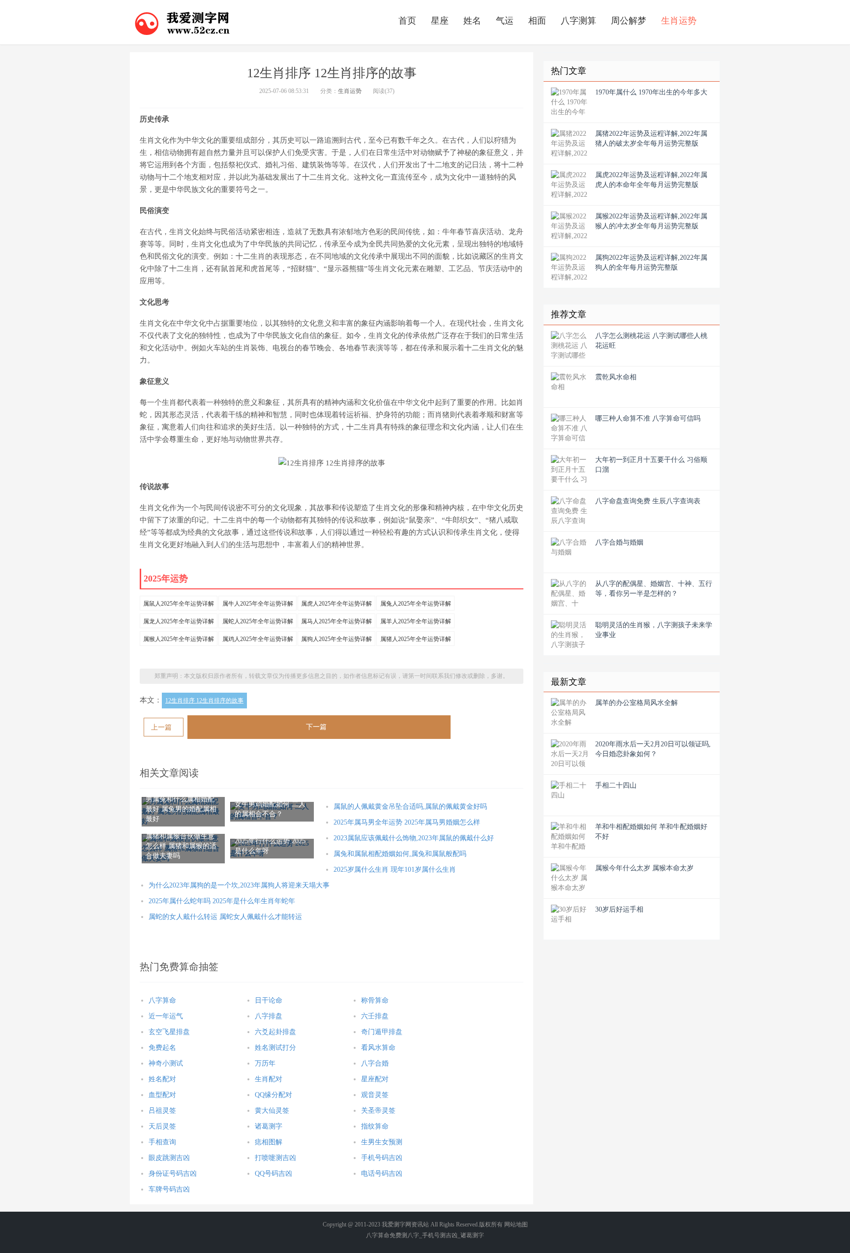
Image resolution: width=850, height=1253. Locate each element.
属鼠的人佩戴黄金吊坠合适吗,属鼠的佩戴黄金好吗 (410, 806)
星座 (440, 21)
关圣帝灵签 (378, 1110)
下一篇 (316, 727)
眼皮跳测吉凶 (169, 1157)
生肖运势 (679, 21)
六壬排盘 (375, 1016)
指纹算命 (375, 1126)
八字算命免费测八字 (392, 1235)
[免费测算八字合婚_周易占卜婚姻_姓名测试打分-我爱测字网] (182, 22)
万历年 (265, 1063)
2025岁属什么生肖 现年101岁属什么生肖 (395, 869)
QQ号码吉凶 (273, 1173)
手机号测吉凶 (439, 1235)
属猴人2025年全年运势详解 (178, 639)
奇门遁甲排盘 (381, 1032)
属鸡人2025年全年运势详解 (257, 639)
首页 (407, 21)
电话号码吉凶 (381, 1173)
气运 (505, 21)
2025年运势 (166, 578)
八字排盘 (268, 1016)
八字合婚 (375, 1063)
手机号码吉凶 (381, 1157)
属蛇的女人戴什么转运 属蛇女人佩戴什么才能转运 (225, 916)
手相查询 (162, 1142)
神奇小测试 (166, 1063)
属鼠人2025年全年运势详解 (178, 603)
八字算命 (162, 1000)
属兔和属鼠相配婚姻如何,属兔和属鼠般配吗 (400, 853)
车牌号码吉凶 (169, 1189)
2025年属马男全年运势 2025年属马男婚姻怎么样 (407, 822)
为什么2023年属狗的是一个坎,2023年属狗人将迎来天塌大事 (239, 885)
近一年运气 (166, 1016)
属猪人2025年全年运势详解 (415, 639)
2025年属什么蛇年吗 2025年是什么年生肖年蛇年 (222, 901)
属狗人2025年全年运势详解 (336, 639)
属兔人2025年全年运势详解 (415, 603)
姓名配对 (162, 1079)
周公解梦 (628, 21)
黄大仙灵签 (272, 1110)
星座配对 (375, 1079)
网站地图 (516, 1224)
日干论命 (268, 1000)
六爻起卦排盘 (275, 1032)
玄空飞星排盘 (169, 1032)
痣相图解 (268, 1142)
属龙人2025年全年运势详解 (178, 621)
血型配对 (162, 1095)
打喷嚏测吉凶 (275, 1157)
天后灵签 (162, 1126)
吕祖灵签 (162, 1110)
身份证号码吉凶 (173, 1173)
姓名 (472, 21)
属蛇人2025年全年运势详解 (257, 621)
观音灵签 (375, 1095)
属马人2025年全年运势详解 (336, 621)
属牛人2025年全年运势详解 (257, 603)
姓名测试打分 (275, 1047)
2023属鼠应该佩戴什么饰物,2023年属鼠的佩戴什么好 (414, 838)
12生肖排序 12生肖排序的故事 (204, 700)
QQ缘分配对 (273, 1095)
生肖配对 (268, 1079)
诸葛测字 (268, 1126)
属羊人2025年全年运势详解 (415, 621)
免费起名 (162, 1047)
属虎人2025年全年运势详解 (336, 603)
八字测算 (578, 21)
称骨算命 (375, 1000)
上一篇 (161, 727)
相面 (537, 21)
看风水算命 (378, 1047)
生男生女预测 (381, 1142)
